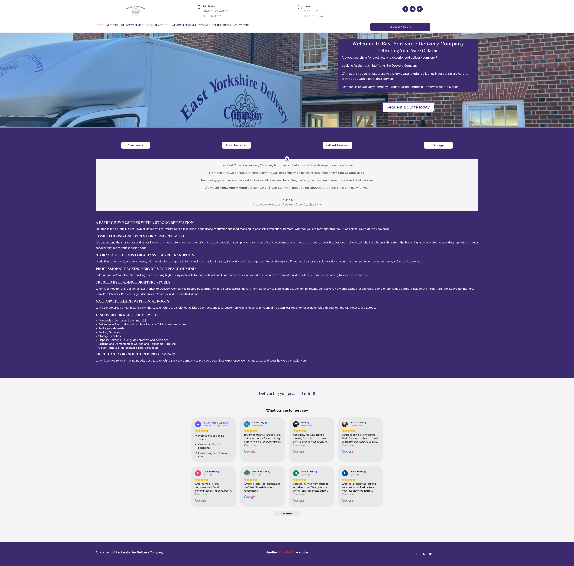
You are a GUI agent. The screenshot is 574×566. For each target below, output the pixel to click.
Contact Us (241, 25)
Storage (204, 25)
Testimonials (222, 25)
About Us (112, 25)
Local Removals (156, 25)
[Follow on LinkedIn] (413, 9)
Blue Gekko (287, 552)
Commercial (136, 145)
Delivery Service (132, 25)
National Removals (183, 25)
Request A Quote (400, 27)
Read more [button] (250, 445)
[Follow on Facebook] (405, 9)
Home (99, 25)
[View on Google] (247, 424)
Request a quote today (408, 107)
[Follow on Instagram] (420, 9)
